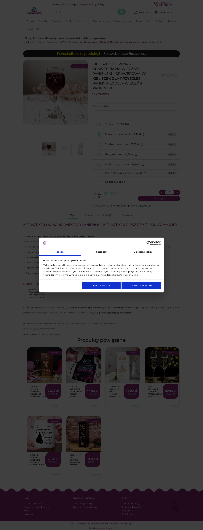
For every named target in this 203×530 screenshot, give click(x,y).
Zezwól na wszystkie (141, 285)
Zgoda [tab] (60, 251)
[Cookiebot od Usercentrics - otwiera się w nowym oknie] (148, 243)
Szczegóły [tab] (101, 251)
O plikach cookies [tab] (143, 251)
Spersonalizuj (99, 285)
